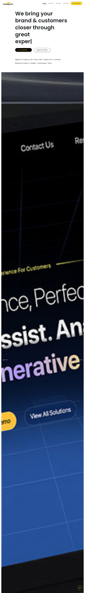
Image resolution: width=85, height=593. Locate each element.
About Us (51, 3)
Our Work (66, 3)
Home (44, 3)
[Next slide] (79, 360)
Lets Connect (76, 3)
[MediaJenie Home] (8, 3)
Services (58, 3)
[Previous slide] (5, 360)
